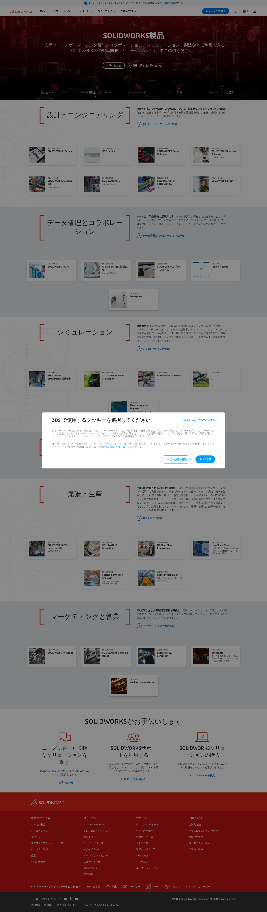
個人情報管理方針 (115, 447)
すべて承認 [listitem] (205, 459)
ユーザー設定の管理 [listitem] (176, 459)
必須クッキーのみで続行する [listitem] (199, 420)
